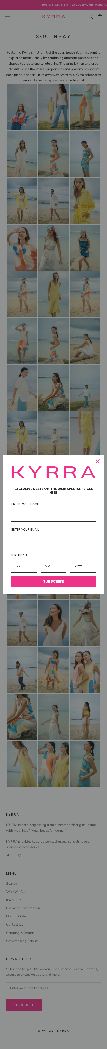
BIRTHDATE (19, 555)
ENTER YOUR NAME (25, 504)
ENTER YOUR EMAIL (25, 529)
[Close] (97, 461)
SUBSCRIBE (53, 581)
